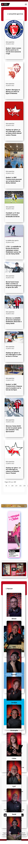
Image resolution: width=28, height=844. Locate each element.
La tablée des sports (12, 240)
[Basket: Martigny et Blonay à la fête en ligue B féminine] (14, 71)
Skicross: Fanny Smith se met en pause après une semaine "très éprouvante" (14, 428)
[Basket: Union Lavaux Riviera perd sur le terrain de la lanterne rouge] (14, 29)
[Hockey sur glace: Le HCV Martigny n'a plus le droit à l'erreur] (14, 337)
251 (16, 486)
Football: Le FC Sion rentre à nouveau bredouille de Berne (13, 214)
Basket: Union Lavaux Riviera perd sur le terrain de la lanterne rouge (13, 50)
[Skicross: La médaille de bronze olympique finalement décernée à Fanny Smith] (14, 301)
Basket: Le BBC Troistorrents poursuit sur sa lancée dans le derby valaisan (14, 180)
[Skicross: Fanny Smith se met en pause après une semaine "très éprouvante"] (14, 407)
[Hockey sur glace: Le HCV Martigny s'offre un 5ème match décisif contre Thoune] (14, 111)
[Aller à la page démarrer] (6, 485)
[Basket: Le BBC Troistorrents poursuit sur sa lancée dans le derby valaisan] (14, 155)
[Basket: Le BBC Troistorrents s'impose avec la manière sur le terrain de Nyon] (14, 369)
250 (12, 486)
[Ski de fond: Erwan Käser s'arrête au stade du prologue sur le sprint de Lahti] (14, 267)
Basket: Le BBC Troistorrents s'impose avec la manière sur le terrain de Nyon (14, 387)
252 (20, 486)
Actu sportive (10, 42)
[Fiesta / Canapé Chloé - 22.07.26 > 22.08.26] (14, 534)
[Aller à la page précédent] (9, 485)
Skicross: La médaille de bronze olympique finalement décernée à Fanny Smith (14, 320)
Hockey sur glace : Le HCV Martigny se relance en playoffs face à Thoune (13, 470)
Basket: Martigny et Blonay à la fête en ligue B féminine (13, 91)
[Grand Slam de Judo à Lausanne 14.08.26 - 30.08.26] (14, 505)
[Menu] (26, 4)
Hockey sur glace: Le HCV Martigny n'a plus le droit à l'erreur (13, 354)
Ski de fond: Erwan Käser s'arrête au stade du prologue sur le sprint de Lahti (13, 284)
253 (24, 486)
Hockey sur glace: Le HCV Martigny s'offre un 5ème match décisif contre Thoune (13, 132)
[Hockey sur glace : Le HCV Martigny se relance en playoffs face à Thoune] (14, 449)
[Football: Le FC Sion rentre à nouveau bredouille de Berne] (14, 197)
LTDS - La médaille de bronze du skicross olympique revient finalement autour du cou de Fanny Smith (13, 250)
